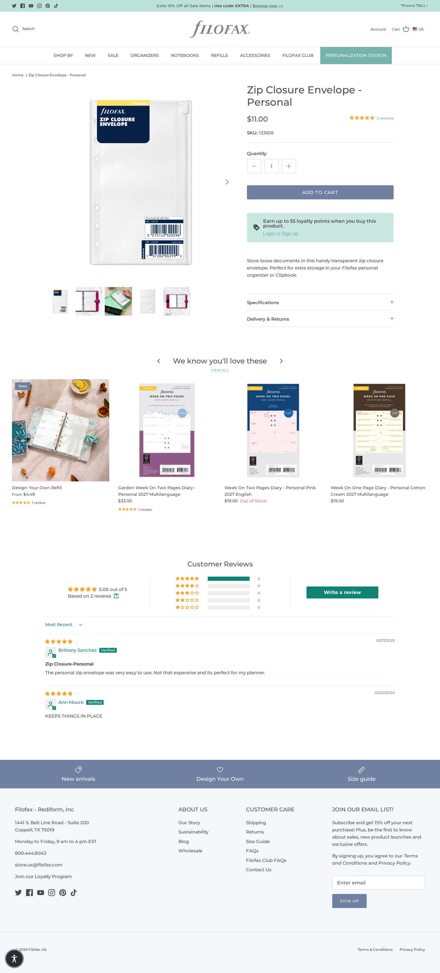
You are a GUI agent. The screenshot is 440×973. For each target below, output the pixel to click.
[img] (58, 641)
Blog (183, 841)
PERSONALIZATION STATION (356, 55)
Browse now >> (268, 5)
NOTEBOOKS (185, 55)
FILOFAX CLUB (298, 55)
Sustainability (193, 832)
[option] (140, 182)
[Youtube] (31, 6)
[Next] (227, 182)
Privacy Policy (412, 949)
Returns (255, 832)
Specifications (263, 302)
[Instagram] (39, 6)
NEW (90, 55)
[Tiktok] (56, 6)
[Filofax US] (220, 29)
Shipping (256, 822)
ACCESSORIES (255, 55)
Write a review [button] (342, 592)
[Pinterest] (47, 6)
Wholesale (190, 851)
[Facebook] (22, 6)
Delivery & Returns (268, 319)
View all (220, 370)
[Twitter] (14, 6)
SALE (113, 55)
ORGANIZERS (145, 55)
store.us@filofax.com (39, 865)
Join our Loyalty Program (43, 876)
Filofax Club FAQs (266, 860)
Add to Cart (320, 192)
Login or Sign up (280, 233)
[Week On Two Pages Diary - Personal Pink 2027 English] (273, 430)
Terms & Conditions (375, 949)
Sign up (349, 900)
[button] (188, 579)
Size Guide (258, 841)
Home (17, 75)
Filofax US (37, 949)
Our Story (189, 822)
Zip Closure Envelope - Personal (57, 75)
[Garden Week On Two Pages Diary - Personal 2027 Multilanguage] (167, 430)
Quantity (257, 153)
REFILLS (219, 55)
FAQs (252, 851)
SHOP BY (63, 55)
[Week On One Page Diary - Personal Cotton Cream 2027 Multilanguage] (379, 430)
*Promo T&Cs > (414, 5)
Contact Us (258, 869)
